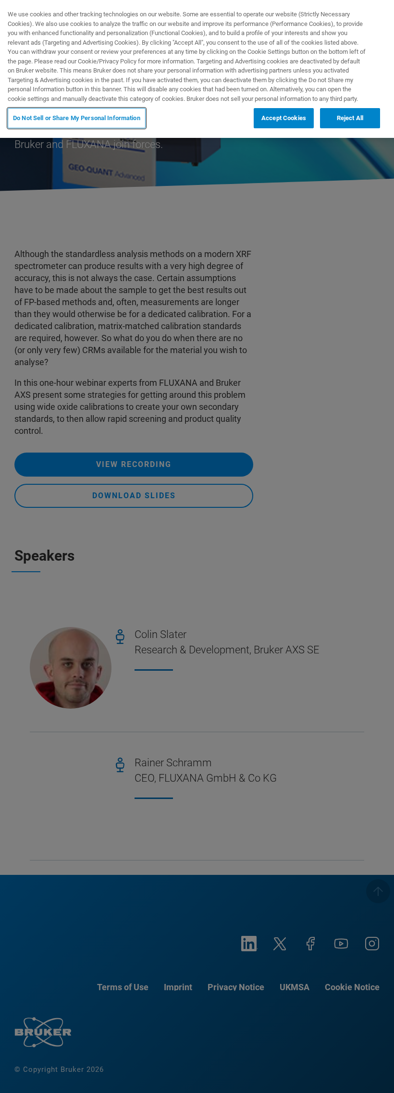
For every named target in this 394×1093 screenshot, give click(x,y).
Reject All (350, 118)
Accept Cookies (283, 118)
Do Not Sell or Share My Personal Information (76, 118)
